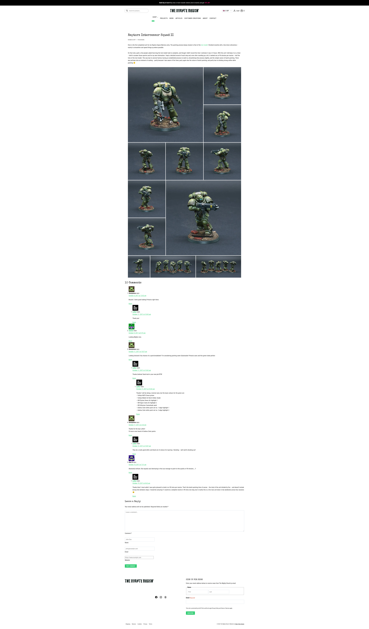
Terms (150, 624)
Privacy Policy (215, 608)
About (205, 18)
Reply (130, 304)
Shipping (128, 624)
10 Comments (141, 39)
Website (127, 560)
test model (204, 45)
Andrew (131, 330)
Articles (178, 18)
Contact (213, 18)
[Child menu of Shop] (153, 21)
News (172, 18)
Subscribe (190, 613)
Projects (164, 18)
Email (126, 552)
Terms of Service (225, 608)
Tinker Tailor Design (239, 624)
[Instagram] (161, 597)
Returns (134, 624)
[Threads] (165, 597)
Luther (135, 312)
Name (126, 543)
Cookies (140, 624)
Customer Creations (192, 18)
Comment (128, 533)
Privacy (145, 624)
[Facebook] (156, 597)
